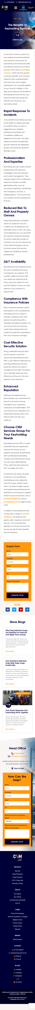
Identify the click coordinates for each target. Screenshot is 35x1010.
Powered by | (17, 997)
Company (10, 558)
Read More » (10, 651)
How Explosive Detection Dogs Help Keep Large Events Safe (16, 663)
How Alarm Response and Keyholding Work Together (17, 711)
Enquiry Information (13, 581)
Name (8, 551)
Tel (7, 574)
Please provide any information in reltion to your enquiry (16, 827)
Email (8, 566)
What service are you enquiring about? (15, 816)
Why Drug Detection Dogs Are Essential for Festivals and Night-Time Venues (16, 632)
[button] (8, 609)
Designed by (13, 999)
